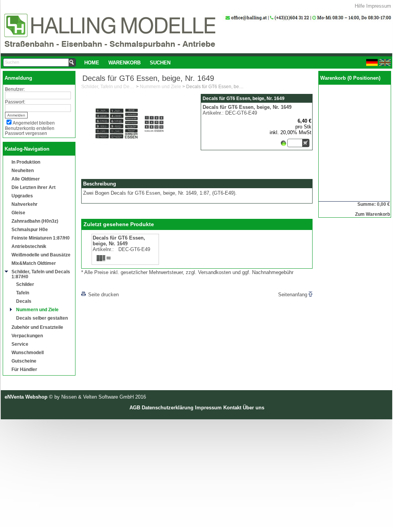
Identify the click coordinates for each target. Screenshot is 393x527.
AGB (134, 407)
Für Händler (24, 369)
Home (91, 63)
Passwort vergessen (26, 133)
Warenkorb (124, 63)
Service (19, 343)
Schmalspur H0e (29, 229)
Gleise (18, 212)
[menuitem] (92, 62)
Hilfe (360, 6)
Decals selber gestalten (42, 317)
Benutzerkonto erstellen (29, 128)
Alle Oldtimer (25, 178)
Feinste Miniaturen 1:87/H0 (40, 237)
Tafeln (22, 292)
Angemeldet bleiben (34, 122)
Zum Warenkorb (372, 214)
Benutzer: (15, 89)
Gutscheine (23, 360)
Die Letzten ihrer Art (33, 187)
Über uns (253, 407)
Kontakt (232, 407)
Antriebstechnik (28, 246)
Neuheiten (22, 170)
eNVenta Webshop (26, 397)
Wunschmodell (27, 352)
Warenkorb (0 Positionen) (350, 78)
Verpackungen (27, 335)
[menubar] (127, 62)
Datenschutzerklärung (167, 407)
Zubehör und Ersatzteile (37, 327)
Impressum (378, 6)
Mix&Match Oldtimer (33, 263)
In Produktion (25, 161)
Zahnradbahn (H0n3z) (34, 220)
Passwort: (15, 101)
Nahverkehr (24, 204)
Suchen (160, 63)
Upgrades (22, 195)
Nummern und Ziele (37, 309)
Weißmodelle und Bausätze (40, 254)
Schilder (25, 284)
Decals (23, 301)
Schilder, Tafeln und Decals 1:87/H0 (40, 274)
